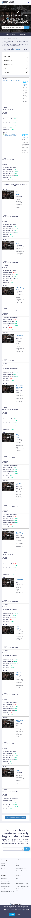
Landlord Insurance (21, 868)
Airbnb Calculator (6, 889)
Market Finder (5, 881)
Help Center (19, 881)
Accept (12, 914)
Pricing (3, 868)
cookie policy (21, 911)
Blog (17, 878)
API (17, 863)
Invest (17, 865)
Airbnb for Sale (5, 886)
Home (3, 863)
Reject (19, 914)
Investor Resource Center (23, 886)
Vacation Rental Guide (22, 883)
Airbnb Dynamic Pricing (7, 891)
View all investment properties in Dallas (15, 817)
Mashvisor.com (16, 49)
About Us (4, 865)
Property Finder (5, 883)
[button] (15, 56)
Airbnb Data (4, 878)
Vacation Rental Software (23, 871)
